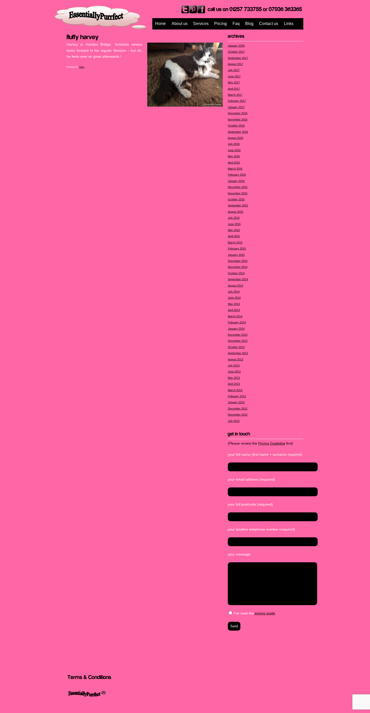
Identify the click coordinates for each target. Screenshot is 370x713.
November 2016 (237, 119)
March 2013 (235, 390)
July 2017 (234, 70)
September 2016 (238, 131)
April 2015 (234, 236)
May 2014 (234, 303)
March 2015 (235, 242)
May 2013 (234, 377)
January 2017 (236, 107)
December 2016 (237, 113)
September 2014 (238, 279)
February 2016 (237, 174)
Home (160, 23)
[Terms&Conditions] (89, 677)
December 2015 (237, 187)
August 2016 (235, 137)
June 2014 (234, 297)
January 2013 (236, 402)
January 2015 (236, 254)
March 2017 (235, 94)
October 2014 (236, 273)
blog (81, 67)
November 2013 (237, 340)
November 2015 (237, 193)
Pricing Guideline (271, 443)
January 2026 (236, 45)
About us (180, 23)
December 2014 (237, 260)
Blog (249, 23)
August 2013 (235, 359)
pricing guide (265, 613)
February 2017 (237, 100)
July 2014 (234, 291)
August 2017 (235, 64)
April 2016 (234, 162)
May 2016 (234, 156)
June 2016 (234, 150)
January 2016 (236, 180)
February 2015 (237, 248)
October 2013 (236, 347)
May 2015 (234, 230)
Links (288, 23)
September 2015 (238, 205)
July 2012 (234, 420)
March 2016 (235, 168)
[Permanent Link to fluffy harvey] (83, 36)
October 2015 (236, 199)
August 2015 (235, 211)
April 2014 (234, 310)
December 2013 (237, 334)
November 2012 (237, 414)
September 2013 (238, 353)
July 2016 (234, 143)
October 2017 (236, 51)
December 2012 (237, 408)
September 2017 (238, 57)
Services (201, 23)
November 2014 (237, 266)
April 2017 (234, 88)
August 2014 (235, 285)
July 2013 (234, 365)
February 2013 (237, 396)
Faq (236, 23)
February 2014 (237, 322)
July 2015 (234, 217)
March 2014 (235, 316)
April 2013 (234, 383)
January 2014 (236, 328)
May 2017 (234, 82)
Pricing (220, 23)
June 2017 (234, 76)
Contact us (268, 23)
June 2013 (234, 371)
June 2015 (234, 224)
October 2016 (236, 125)
